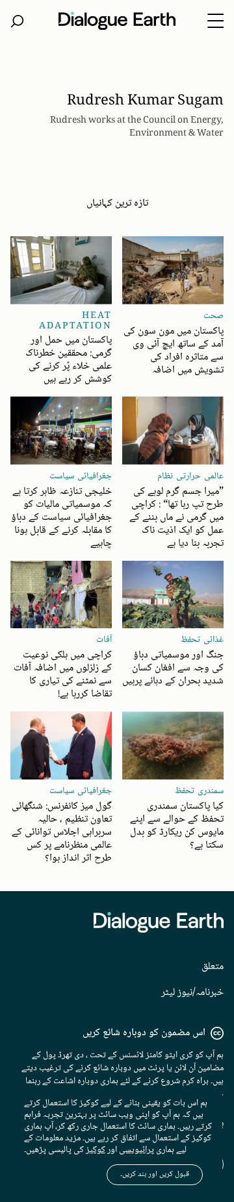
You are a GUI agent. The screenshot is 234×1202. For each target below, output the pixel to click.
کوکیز (95, 1150)
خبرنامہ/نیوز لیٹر (192, 992)
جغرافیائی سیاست (80, 476)
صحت (213, 316)
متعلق (213, 966)
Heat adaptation (75, 321)
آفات (104, 640)
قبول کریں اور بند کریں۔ (154, 1174)
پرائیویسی (136, 1150)
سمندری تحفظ (199, 791)
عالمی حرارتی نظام (190, 476)
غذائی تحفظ (202, 640)
